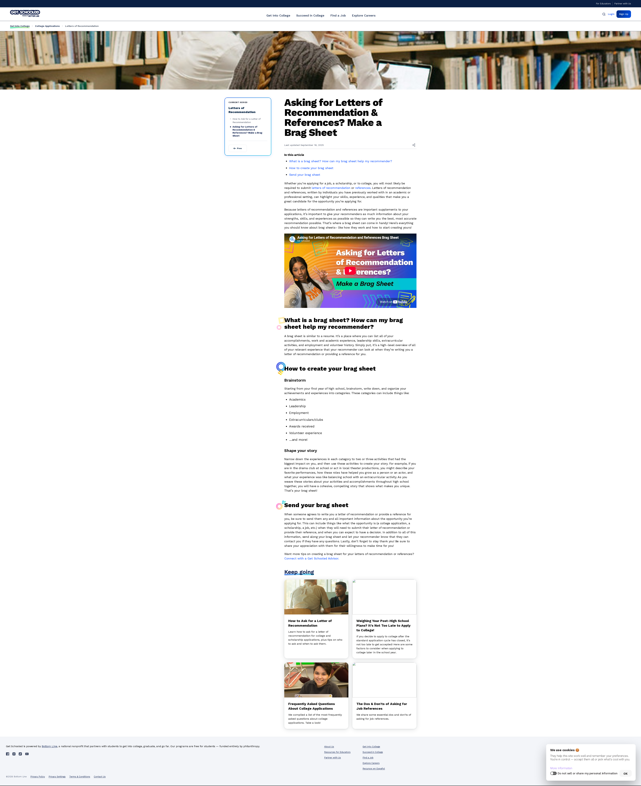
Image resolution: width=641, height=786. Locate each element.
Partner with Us (622, 3)
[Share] (413, 145)
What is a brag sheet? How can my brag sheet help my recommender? (340, 161)
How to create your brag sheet (311, 168)
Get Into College (278, 15)
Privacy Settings (57, 776)
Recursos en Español (374, 768)
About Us (329, 746)
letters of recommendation (331, 188)
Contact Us (100, 776)
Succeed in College (310, 15)
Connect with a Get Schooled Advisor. (311, 558)
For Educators (603, 3)
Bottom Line (49, 746)
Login (611, 14)
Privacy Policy (37, 776)
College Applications (47, 26)
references (363, 188)
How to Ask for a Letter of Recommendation (247, 121)
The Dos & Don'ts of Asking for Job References (381, 706)
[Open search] (604, 14)
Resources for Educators (337, 752)
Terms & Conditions (79, 776)
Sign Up (623, 14)
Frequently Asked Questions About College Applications (311, 706)
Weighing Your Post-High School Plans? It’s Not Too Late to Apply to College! (383, 625)
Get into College (371, 746)
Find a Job (338, 15)
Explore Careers (364, 15)
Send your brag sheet (304, 174)
